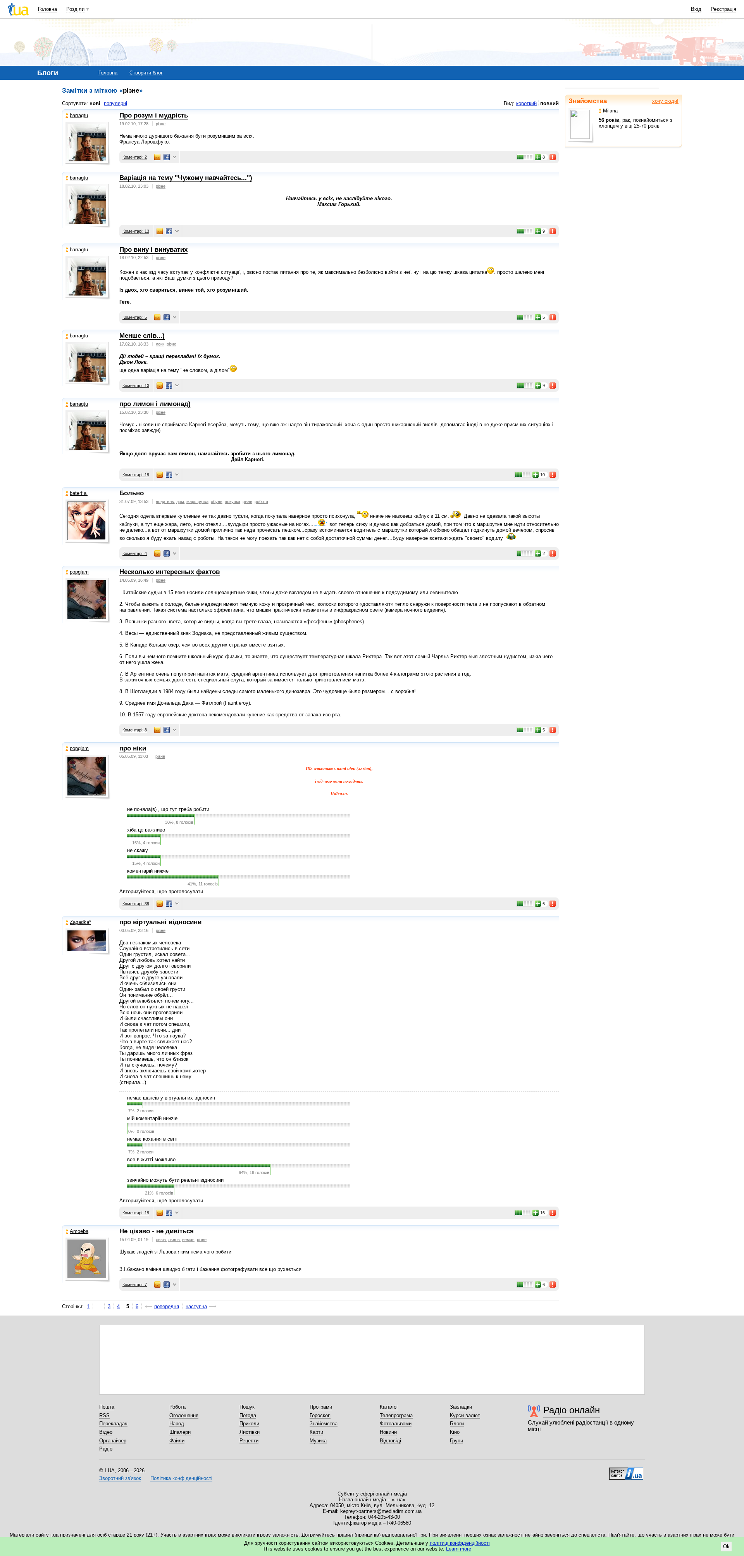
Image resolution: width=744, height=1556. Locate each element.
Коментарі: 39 (135, 903)
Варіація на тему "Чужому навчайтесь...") (185, 178)
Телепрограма (396, 1415)
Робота (177, 1407)
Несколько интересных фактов (169, 572)
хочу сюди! (665, 101)
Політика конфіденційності (181, 1478)
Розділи (75, 9)
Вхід (696, 9)
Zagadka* (80, 922)
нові (95, 103)
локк (160, 344)
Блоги (457, 1423)
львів (161, 1239)
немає (188, 1239)
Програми (321, 1407)
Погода (247, 1415)
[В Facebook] (167, 157)
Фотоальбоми (396, 1423)
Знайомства (587, 101)
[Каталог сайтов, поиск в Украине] (626, 1471)
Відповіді (390, 1441)
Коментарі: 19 (135, 474)
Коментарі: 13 (135, 231)
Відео (105, 1432)
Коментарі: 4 (134, 553)
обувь (216, 501)
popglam (79, 572)
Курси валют (465, 1415)
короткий (526, 103)
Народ (176, 1423)
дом (180, 501)
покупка (232, 501)
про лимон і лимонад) (155, 404)
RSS (104, 1415)
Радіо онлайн (571, 1410)
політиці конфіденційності (460, 1543)
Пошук (247, 1407)
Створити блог (146, 73)
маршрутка (197, 501)
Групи (456, 1441)
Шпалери (180, 1432)
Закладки (461, 1407)
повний (549, 103)
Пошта (106, 1407)
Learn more (458, 1549)
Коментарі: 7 (134, 1284)
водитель (165, 501)
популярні (115, 103)
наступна (196, 1306)
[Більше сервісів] (174, 157)
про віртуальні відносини (160, 922)
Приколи (249, 1423)
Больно (131, 493)
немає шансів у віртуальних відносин (171, 1098)
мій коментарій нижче (152, 1118)
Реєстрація (723, 9)
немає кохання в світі (152, 1139)
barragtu (79, 115)
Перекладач (113, 1423)
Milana (610, 111)
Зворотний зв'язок (120, 1478)
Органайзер (112, 1441)
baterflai (79, 493)
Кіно (455, 1432)
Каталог (389, 1407)
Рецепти (248, 1441)
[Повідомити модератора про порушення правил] (553, 157)
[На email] (157, 157)
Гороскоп (320, 1415)
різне (160, 123)
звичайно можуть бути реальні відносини (175, 1180)
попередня (166, 1306)
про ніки (132, 748)
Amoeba (79, 1231)
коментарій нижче (148, 871)
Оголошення (183, 1415)
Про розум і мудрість (153, 115)
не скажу (137, 850)
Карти (316, 1432)
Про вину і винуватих (153, 249)
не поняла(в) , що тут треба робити (168, 809)
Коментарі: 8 (134, 730)
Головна (47, 9)
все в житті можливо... (153, 1159)
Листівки (249, 1432)
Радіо (105, 1449)
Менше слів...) (142, 335)
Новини (388, 1432)
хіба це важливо (146, 830)
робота (261, 501)
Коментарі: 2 (134, 157)
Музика (318, 1441)
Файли (176, 1441)
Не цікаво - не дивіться (156, 1231)
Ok (726, 1546)
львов (174, 1239)
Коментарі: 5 (134, 317)
